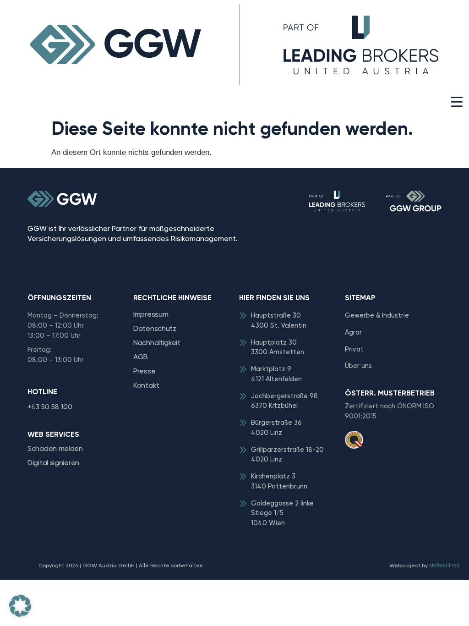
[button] (456, 102)
